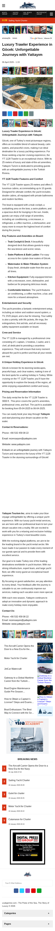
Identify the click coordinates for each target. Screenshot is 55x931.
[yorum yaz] (31, 113)
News (14, 38)
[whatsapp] (39, 890)
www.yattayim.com (20, 444)
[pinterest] (20, 113)
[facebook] (4, 113)
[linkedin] (15, 113)
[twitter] (9, 113)
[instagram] (27, 890)
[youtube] (33, 890)
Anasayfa (6, 38)
